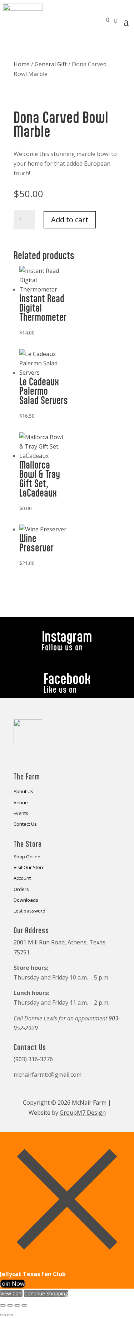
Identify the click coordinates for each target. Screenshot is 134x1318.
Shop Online (27, 857)
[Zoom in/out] (3, 1305)
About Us (23, 792)
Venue (21, 803)
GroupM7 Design (83, 1112)
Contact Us (25, 824)
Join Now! (12, 1284)
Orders (21, 889)
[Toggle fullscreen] (10, 1305)
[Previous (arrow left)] (3, 1315)
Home (22, 64)
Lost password (29, 911)
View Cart (11, 1293)
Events (21, 813)
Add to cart (69, 219)
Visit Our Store (29, 868)
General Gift (51, 64)
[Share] (17, 1305)
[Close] (67, 1264)
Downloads (26, 900)
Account (22, 878)
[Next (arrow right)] (10, 1315)
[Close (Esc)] (24, 1305)
